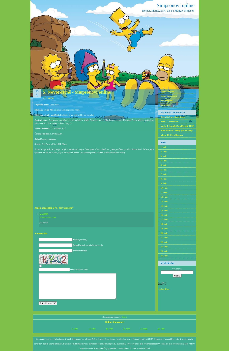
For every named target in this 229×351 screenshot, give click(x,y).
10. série (164, 188)
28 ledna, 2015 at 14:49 (48, 217)
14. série (164, 206)
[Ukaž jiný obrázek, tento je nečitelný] (40, 267)
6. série (163, 170)
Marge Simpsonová (169, 96)
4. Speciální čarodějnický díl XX (180, 126)
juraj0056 (44, 214)
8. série (163, 179)
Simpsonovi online (175, 5)
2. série (163, 152)
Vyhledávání (177, 269)
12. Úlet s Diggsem (175, 135)
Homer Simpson (168, 91)
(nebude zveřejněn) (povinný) (88, 245)
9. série (163, 183)
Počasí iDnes (164, 289)
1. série (163, 147)
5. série (163, 165)
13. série (164, 201)
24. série (164, 251)
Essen (124, 317)
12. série (164, 197)
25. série (48, 98)
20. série (164, 233)
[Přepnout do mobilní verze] (162, 284)
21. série (164, 237)
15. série (164, 210)
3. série (163, 156)
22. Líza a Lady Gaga (175, 117)
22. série (164, 242)
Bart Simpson (167, 100)
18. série (164, 224)
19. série (164, 228)
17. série (164, 219)
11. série (164, 192)
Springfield (165, 105)
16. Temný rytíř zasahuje (181, 130)
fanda (163, 126)
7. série (163, 174)
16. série (164, 215)
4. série (163, 161)
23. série (164, 246)
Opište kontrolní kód (78, 269)
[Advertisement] (94, 179)
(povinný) (80, 239)
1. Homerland (172, 121)
